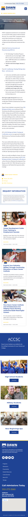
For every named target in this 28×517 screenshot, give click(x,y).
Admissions (5, 466)
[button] (25, 8)
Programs (5, 463)
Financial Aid (6, 469)
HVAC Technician (8, 183)
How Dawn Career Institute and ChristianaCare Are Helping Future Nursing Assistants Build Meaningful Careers (13, 308)
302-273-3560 (20, 3)
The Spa (4, 480)
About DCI (5, 477)
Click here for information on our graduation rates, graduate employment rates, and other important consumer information (12, 451)
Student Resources (7, 472)
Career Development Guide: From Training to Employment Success (13, 230)
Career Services (6, 474)
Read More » (6, 241)
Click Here (14, 380)
